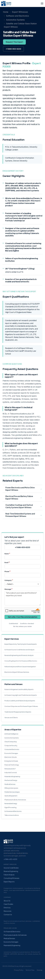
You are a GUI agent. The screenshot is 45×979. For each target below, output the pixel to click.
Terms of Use (30, 970)
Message (7, 589)
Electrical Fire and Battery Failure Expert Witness (19, 497)
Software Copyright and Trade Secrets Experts (20, 695)
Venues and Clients (11, 717)
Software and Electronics (17, 16)
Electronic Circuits (10, 757)
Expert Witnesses (20, 12)
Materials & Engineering (12, 776)
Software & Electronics (12, 931)
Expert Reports (9, 882)
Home (5, 12)
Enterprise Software (11, 761)
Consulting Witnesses (11, 878)
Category (8, 580)
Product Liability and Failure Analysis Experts (19, 701)
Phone (6, 571)
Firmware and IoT (10, 769)
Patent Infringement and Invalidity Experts (19, 689)
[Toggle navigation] (42, 3)
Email (6, 562)
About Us (7, 901)
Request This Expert (14, 42)
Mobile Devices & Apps (12, 792)
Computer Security (10, 745)
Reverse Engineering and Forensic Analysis (19, 655)
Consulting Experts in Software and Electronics (20, 661)
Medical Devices (9, 784)
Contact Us (8, 914)
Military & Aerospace (11, 788)
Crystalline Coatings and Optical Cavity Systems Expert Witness (19, 506)
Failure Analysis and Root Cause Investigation (20, 666)
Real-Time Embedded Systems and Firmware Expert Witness (20, 515)
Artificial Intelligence (11, 734)
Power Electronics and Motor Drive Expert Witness (20, 488)
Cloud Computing (10, 741)
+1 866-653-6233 (13, 49)
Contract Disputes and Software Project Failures (21, 706)
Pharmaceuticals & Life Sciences (15, 800)
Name (6, 554)
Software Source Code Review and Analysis (19, 650)
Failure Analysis (9, 875)
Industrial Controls (10, 772)
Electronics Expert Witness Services (16, 672)
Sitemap (39, 970)
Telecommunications (11, 815)
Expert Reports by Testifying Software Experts (20, 644)
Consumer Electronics (11, 749)
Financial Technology (11, 765)
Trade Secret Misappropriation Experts (17, 712)
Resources (7, 911)
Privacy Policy (18, 970)
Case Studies (8, 904)
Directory (7, 908)
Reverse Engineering (11, 871)
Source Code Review (11, 868)
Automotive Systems (15, 20)
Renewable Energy (10, 803)
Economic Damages (11, 753)
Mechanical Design (10, 780)
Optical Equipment (10, 796)
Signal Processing (10, 807)
